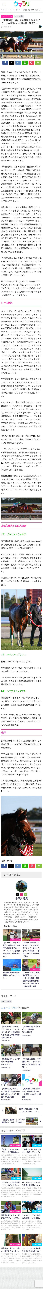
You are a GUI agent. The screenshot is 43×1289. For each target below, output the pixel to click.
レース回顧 (19, 16)
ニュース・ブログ (7, 16)
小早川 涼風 (21, 898)
